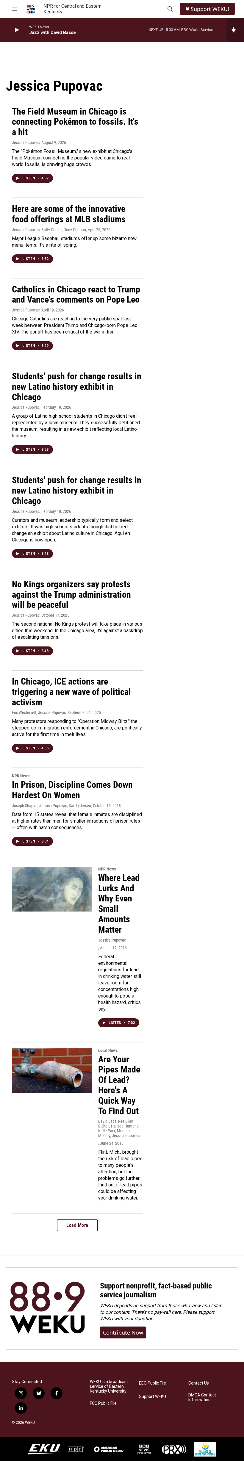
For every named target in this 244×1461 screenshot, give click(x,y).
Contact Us (198, 1383)
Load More (77, 1225)
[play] (16, 29)
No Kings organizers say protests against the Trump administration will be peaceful (71, 594)
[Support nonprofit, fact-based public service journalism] (47, 1308)
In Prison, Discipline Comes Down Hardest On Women (72, 789)
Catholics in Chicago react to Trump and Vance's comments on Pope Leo (76, 294)
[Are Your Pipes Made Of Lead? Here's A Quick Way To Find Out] (52, 1070)
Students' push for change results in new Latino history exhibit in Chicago (76, 386)
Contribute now (123, 1332)
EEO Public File (152, 1383)
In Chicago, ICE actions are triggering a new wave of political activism (71, 691)
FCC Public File (103, 1403)
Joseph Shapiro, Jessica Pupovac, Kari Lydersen (51, 805)
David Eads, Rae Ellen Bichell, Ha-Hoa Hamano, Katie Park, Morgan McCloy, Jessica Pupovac (119, 1128)
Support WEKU (152, 1396)
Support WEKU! (210, 9)
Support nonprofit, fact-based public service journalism (156, 1290)
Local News (108, 1050)
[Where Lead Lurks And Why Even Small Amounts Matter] (52, 889)
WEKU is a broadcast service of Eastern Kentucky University (109, 1386)
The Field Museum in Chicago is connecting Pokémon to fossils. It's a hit (75, 121)
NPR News (20, 775)
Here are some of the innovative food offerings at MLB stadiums (69, 213)
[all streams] (235, 30)
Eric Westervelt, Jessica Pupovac (39, 712)
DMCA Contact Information (202, 1397)
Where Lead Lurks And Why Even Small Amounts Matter (119, 904)
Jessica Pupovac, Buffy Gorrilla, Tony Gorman (49, 229)
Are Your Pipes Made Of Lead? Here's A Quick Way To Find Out (119, 1085)
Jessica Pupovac (26, 142)
